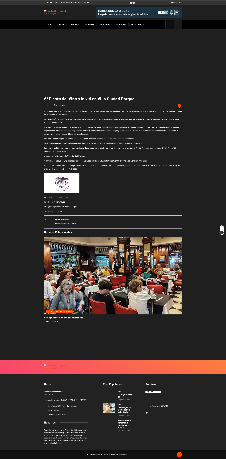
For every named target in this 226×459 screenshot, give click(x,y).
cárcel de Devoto (124, 420)
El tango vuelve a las (125, 395)
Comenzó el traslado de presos (123, 425)
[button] (131, 3)
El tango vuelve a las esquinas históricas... (64, 317)
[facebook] (171, 24)
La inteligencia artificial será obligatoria (124, 409)
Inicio (49, 24)
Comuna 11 (74, 24)
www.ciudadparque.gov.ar (60, 197)
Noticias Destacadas (64, 311)
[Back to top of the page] (179, 455)
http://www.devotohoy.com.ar (66, 223)
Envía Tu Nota (137, 24)
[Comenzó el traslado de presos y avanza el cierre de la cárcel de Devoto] (109, 423)
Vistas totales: (155, 406)
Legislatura (104, 24)
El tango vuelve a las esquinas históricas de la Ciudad (72, 2)
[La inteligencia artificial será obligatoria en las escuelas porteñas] (109, 408)
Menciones (121, 24)
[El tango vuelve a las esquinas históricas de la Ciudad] (109, 395)
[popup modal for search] (178, 24)
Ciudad (61, 24)
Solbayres (89, 24)
